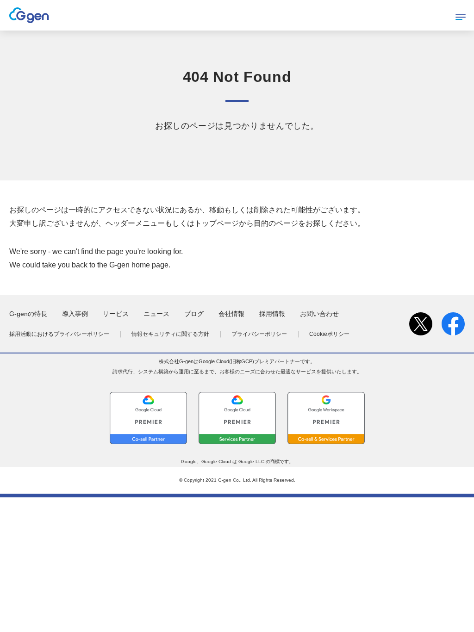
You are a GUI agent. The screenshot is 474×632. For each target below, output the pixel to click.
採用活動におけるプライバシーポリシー (59, 334)
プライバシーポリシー (259, 334)
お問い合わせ (319, 313)
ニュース (156, 313)
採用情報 (272, 313)
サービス (116, 313)
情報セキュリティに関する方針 (170, 334)
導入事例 (75, 313)
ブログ (194, 313)
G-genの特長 (28, 313)
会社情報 (231, 313)
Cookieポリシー (329, 334)
